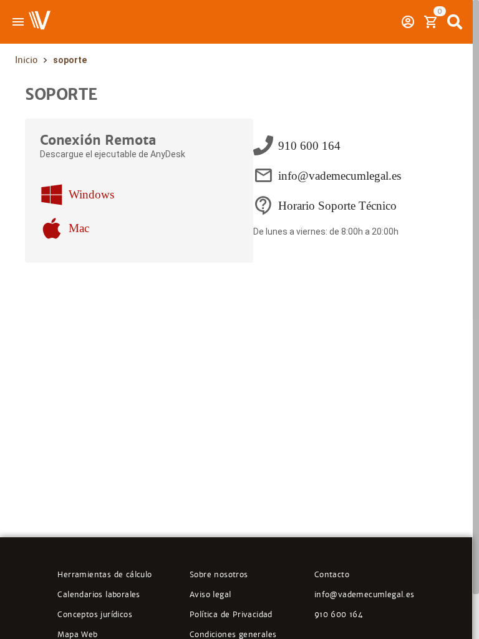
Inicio (26, 60)
